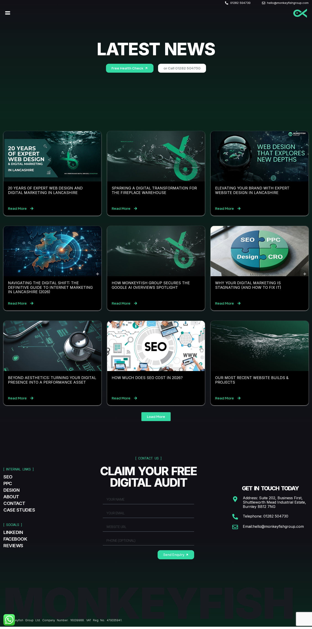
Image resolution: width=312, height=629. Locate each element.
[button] (7, 13)
